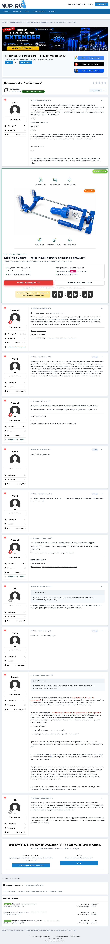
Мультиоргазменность (38, 331)
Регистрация (101, 4)
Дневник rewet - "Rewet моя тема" (17, 912)
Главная (6, 11)
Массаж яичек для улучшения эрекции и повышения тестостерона (54, 338)
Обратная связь (62, 936)
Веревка (46, 822)
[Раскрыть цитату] (34, 592)
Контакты (52, 11)
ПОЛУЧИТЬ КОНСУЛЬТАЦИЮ (80, 283)
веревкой (83, 818)
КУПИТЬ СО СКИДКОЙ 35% (28, 283)
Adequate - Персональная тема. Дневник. (27, 921)
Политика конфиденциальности (42, 936)
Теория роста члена (38, 334)
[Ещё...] (102, 100)
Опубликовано (41, 100)
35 (45, 912)
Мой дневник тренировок (16, 347)
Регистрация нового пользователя (31, 865)
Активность (17, 11)
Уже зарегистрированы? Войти (80, 4)
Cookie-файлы (75, 936)
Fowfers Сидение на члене (70, 605)
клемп (53, 364)
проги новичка (50, 110)
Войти (9, 62)
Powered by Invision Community (55, 941)
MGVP (73, 271)
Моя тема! (16, 904)
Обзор (27, 11)
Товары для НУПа (39, 11)
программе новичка (40, 702)
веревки (75, 820)
